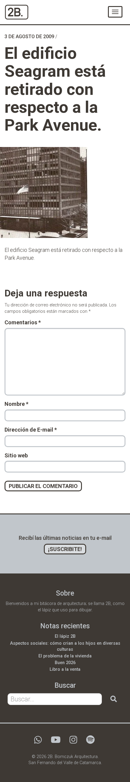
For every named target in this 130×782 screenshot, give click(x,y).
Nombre (16, 404)
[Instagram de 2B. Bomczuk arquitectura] (73, 741)
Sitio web (16, 455)
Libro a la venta (65, 669)
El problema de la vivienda (65, 656)
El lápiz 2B (65, 636)
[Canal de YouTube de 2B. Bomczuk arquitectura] (55, 741)
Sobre (65, 593)
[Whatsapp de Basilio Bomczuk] (38, 741)
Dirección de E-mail (31, 429)
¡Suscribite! (65, 549)
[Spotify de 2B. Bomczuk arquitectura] (90, 741)
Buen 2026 (65, 662)
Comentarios (23, 322)
